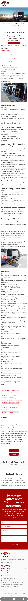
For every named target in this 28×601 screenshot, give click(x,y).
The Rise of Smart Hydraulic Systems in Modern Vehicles (20, 478)
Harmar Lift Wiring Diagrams (8, 409)
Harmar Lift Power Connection (9, 405)
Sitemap (21, 595)
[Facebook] (2, 566)
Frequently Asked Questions (8, 69)
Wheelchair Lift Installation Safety (10, 412)
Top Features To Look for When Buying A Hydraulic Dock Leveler (20, 485)
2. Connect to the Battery (9, 58)
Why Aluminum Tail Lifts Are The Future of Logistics (20, 480)
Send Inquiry (15, 544)
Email (14, 450)
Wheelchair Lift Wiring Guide (9, 395)
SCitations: (4, 71)
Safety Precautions (6, 50)
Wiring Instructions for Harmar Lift (10, 393)
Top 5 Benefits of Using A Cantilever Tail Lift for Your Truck (7, 478)
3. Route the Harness (7, 60)
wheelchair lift (13, 73)
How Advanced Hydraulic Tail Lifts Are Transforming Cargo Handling (7, 484)
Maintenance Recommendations (10, 67)
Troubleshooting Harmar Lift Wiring (10, 402)
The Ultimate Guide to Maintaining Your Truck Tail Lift (7, 480)
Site (19, 40)
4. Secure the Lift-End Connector (10, 62)
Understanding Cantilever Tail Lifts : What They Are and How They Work (7, 482)
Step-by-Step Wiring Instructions (10, 54)
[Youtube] (9, 566)
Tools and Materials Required (9, 52)
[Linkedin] (5, 566)
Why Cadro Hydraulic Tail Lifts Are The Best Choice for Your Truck (20, 484)
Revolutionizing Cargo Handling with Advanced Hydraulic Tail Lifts (20, 482)
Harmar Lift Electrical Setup (8, 397)
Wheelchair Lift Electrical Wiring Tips (10, 407)
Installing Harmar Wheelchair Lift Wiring (11, 400)
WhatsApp (14, 454)
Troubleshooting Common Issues (10, 65)
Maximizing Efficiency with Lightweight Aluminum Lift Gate (7, 485)
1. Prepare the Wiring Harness (9, 56)
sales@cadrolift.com (8, 580)
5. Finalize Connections (8, 63)
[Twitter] (7, 566)
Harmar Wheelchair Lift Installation (10, 390)
